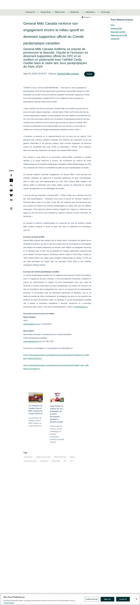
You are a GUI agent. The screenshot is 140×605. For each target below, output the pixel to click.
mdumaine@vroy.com (31, 324)
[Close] (136, 599)
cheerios (72, 457)
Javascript (115, 39)
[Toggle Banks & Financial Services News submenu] (68, 12)
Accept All (123, 599)
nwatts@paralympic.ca (32, 341)
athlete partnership (60, 457)
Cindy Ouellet (56, 461)
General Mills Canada (68, 73)
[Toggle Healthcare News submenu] (83, 12)
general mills (28, 457)
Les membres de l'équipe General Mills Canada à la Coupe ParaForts (36, 410)
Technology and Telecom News (106, 12)
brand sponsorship (30, 461)
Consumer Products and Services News (30, 12)
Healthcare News (75, 12)
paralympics (44, 461)
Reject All (107, 599)
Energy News (46, 12)
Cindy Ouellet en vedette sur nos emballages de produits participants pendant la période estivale (56, 414)
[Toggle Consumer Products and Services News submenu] (38, 12)
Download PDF (116, 29)
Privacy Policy (9, 603)
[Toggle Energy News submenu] (53, 12)
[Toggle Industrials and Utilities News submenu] (98, 12)
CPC (65, 461)
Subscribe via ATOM (119, 35)
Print (113, 25)
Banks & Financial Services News (60, 12)
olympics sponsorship (43, 457)
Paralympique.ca (81, 307)
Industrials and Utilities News (90, 12)
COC (71, 461)
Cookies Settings (92, 599)
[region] (70, 599)
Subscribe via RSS (118, 32)
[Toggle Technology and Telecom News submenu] (113, 12)
